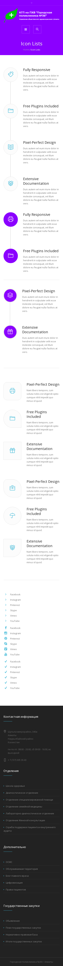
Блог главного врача (17, 875)
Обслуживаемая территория (22, 868)
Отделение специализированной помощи (29, 799)
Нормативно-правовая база (22, 934)
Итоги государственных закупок (24, 941)
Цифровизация (14, 882)
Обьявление (13, 920)
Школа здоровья (15, 785)
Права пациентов (16, 889)
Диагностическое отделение (22, 792)
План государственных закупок (23, 927)
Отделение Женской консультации (25, 820)
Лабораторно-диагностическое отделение (30, 813)
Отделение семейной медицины (24, 806)
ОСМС (9, 862)
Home (26, 49)
